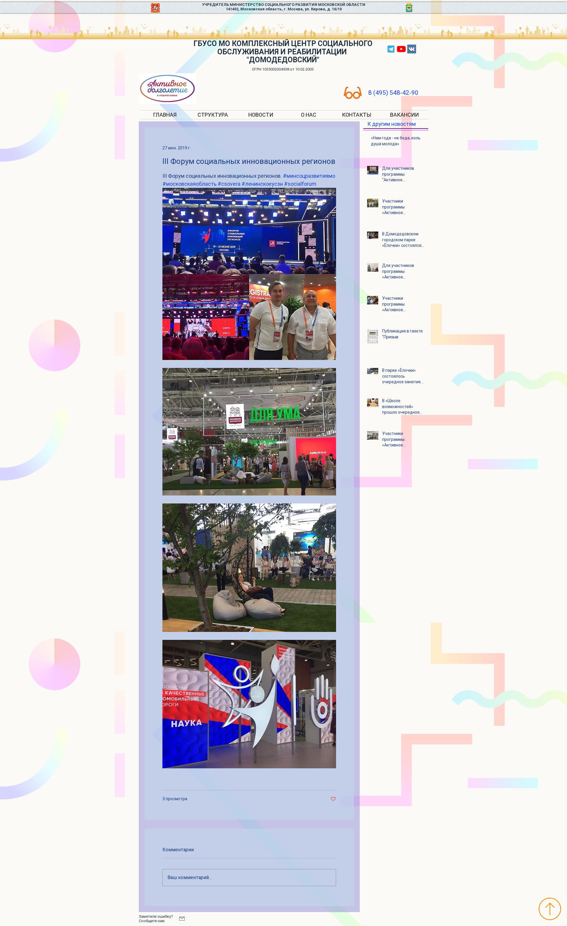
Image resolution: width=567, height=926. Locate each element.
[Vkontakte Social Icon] (411, 49)
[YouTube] (401, 49)
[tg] (391, 49)
